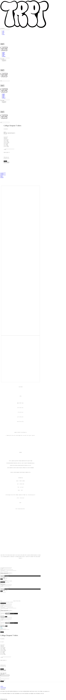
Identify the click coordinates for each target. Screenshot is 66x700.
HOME (3, 52)
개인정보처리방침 (3, 687)
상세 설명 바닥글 (3, 174)
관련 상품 (1, 177)
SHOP (3, 31)
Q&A (3, 33)
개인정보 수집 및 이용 (4, 610)
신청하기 (2, 681)
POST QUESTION (3, 603)
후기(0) (1, 175)
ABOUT (3, 32)
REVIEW (3, 34)
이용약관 (1, 686)
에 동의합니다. (6, 610)
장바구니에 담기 (3, 670)
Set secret (2, 615)
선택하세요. (6, 137)
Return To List (2, 616)
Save (6, 616)
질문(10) (1, 176)
